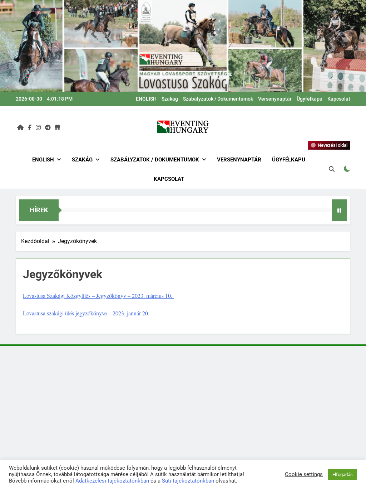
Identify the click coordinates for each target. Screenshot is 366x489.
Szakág (170, 99)
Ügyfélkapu (309, 99)
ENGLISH (146, 99)
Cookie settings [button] (304, 474)
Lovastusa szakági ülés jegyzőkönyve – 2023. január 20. (87, 313)
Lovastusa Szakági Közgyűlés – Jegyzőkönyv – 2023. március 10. (98, 295)
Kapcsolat (338, 99)
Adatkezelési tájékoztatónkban (112, 481)
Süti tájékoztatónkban (188, 481)
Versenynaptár (275, 99)
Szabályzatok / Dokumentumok (218, 99)
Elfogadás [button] (342, 474)
